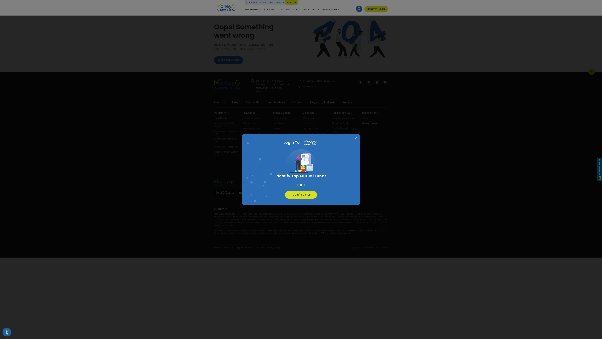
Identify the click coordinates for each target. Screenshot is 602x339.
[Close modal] (356, 138)
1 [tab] (297, 185)
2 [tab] (301, 185)
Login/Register (301, 194)
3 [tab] (304, 185)
